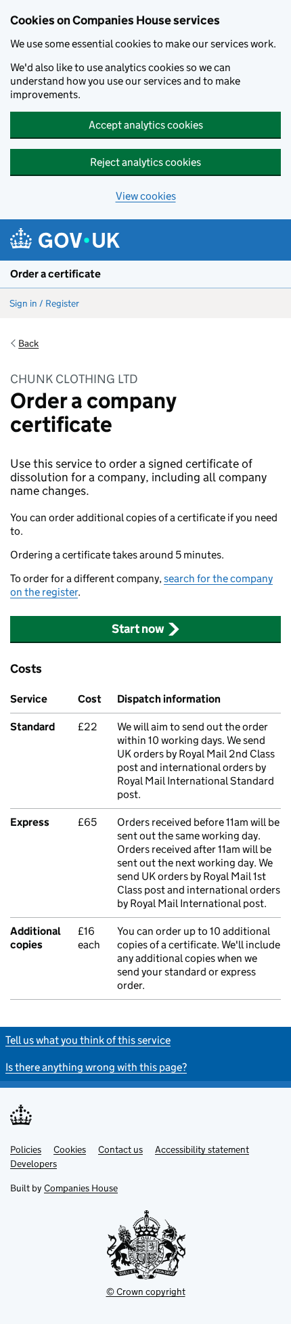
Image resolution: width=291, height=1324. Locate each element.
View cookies (146, 196)
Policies (25, 1149)
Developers (33, 1163)
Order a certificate (55, 273)
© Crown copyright (145, 1291)
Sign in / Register (44, 303)
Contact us (120, 1149)
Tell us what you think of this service (88, 1040)
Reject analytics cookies (145, 162)
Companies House (81, 1188)
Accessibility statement (202, 1149)
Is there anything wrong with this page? (96, 1067)
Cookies (69, 1149)
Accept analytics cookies (146, 124)
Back (28, 343)
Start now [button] (138, 628)
